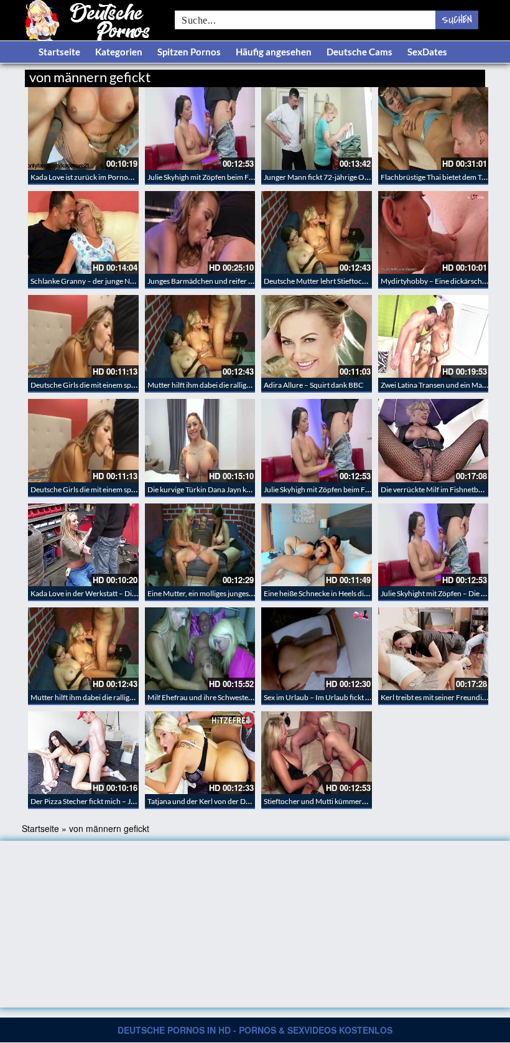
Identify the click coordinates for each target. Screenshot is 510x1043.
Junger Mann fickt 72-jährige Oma (319, 177)
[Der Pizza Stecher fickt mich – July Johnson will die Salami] (83, 752)
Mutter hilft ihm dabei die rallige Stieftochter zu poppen (236, 385)
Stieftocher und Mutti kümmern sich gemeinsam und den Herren (367, 801)
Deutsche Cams (359, 51)
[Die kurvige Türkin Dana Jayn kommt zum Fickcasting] (200, 440)
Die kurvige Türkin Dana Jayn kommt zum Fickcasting (233, 489)
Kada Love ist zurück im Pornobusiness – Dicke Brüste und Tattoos (137, 177)
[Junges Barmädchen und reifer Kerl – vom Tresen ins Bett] (200, 232)
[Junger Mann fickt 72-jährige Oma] (316, 128)
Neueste (385, 75)
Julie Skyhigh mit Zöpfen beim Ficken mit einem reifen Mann (243, 177)
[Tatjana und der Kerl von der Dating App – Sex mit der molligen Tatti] (200, 752)
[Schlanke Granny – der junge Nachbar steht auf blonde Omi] (83, 232)
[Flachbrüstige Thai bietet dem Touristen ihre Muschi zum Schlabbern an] (433, 128)
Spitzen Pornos (189, 51)
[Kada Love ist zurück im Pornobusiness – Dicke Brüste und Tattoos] (83, 128)
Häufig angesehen (274, 51)
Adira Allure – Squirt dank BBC (313, 385)
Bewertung (461, 75)
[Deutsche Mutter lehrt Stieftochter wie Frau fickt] (316, 232)
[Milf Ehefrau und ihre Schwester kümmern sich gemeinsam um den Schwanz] (200, 648)
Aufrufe (421, 75)
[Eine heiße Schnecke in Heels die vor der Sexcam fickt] (316, 544)
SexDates (427, 51)
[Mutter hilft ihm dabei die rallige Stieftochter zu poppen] (200, 336)
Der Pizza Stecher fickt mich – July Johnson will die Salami (123, 801)
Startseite (59, 51)
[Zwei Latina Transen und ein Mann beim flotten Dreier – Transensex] (433, 336)
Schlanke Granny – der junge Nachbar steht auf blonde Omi (126, 281)
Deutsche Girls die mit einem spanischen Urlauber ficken (121, 385)
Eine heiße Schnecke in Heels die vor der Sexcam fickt (349, 593)
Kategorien (118, 51)
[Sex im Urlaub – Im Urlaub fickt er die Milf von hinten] (316, 648)
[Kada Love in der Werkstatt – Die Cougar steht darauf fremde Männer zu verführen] (83, 544)
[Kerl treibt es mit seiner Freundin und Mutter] (433, 648)
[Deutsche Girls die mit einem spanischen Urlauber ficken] (83, 336)
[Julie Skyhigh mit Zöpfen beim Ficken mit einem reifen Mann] (200, 128)
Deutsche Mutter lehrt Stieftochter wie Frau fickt (342, 281)
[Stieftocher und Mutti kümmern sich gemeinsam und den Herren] (316, 752)
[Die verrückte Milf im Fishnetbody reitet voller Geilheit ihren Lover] (433, 440)
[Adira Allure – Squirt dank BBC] (316, 336)
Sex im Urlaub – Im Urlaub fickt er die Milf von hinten (349, 697)
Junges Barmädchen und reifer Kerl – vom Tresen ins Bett (239, 281)
